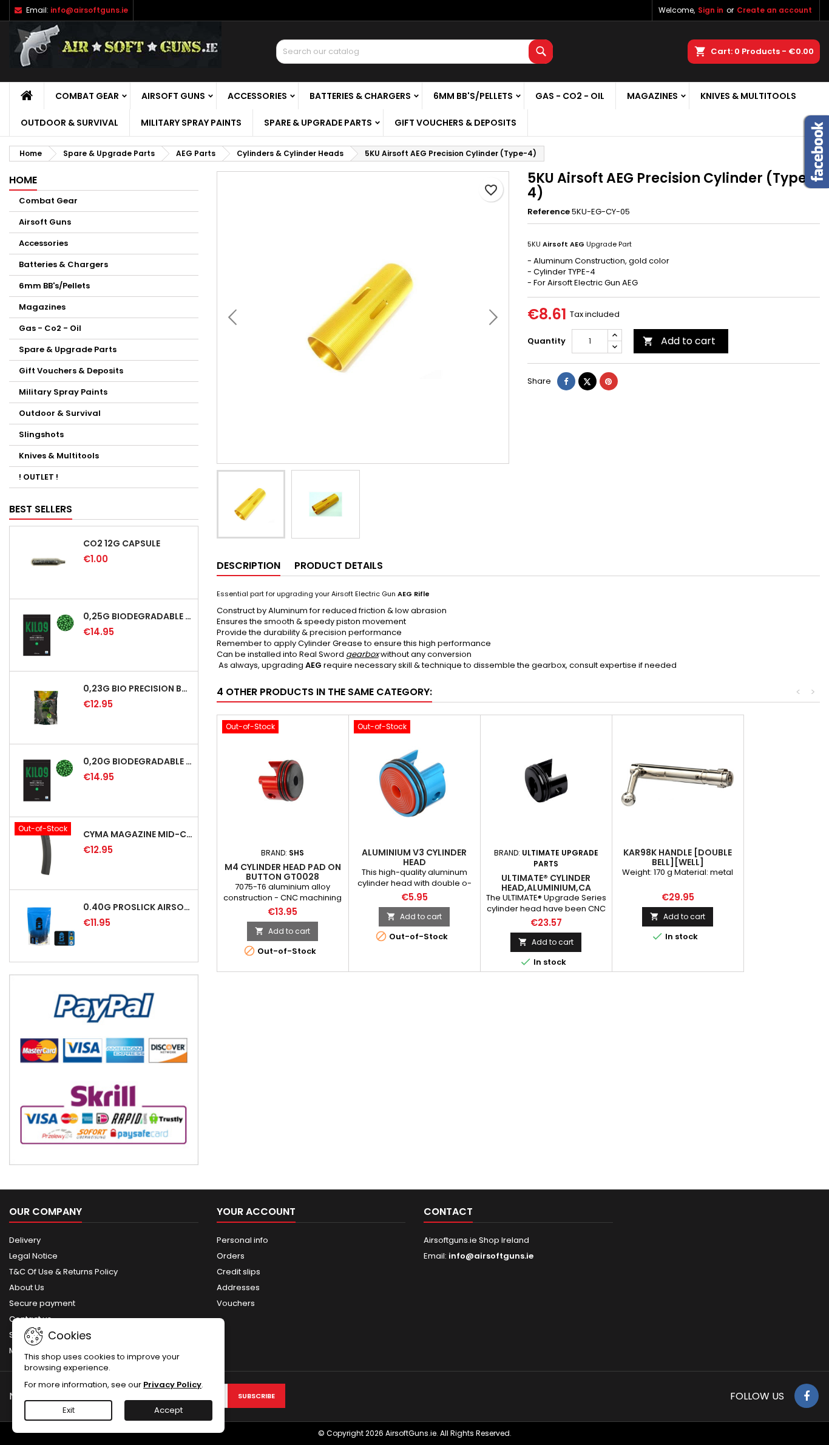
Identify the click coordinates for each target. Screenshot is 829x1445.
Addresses (238, 1287)
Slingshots (41, 434)
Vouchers (236, 1303)
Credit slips (238, 1271)
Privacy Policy (172, 1384)
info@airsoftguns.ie (89, 10)
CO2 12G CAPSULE (121, 543)
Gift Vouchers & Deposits (455, 123)
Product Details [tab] (338, 566)
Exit (69, 1410)
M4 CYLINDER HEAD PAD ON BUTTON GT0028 (283, 872)
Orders (231, 1256)
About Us (26, 1287)
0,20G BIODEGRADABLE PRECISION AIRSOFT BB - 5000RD (138, 761)
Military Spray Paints (191, 123)
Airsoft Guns (173, 96)
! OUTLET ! (38, 477)
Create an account (774, 10)
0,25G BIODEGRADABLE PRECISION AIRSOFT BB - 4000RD (138, 616)
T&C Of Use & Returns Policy (63, 1271)
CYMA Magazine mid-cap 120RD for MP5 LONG (138, 834)
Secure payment (42, 1303)
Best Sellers (40, 509)
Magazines (652, 96)
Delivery (25, 1240)
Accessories (257, 96)
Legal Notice (33, 1256)
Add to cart (679, 341)
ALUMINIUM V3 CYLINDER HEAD (414, 857)
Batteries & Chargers (360, 96)
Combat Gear (87, 96)
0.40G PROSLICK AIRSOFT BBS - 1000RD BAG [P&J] (138, 907)
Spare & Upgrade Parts (318, 123)
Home (23, 180)
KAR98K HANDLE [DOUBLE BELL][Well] (677, 857)
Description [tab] (248, 566)
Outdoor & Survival (69, 123)
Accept (168, 1410)
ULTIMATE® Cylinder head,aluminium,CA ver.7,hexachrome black (546, 887)
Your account (256, 1212)
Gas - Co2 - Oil (569, 96)
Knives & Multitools (748, 96)
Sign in (710, 10)
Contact (448, 1212)
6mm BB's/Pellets (473, 96)
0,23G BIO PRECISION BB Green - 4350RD (138, 688)
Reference (548, 211)
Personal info (242, 1240)
